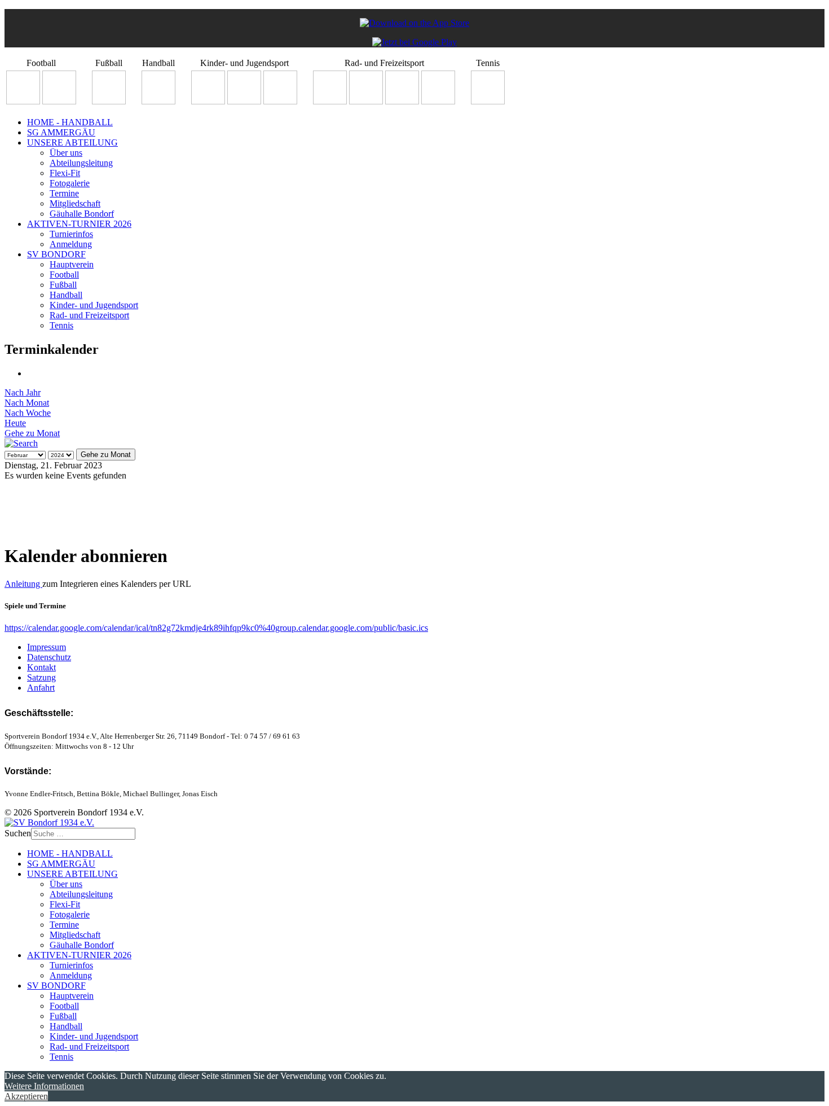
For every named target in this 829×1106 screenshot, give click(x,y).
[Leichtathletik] (280, 101)
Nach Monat (27, 402)
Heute (15, 423)
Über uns (66, 152)
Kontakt (41, 667)
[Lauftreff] (366, 101)
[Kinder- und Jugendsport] (208, 101)
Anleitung (23, 584)
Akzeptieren (26, 1096)
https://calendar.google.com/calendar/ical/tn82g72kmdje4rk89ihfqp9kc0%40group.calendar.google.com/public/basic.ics (216, 628)
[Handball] (158, 101)
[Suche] (21, 443)
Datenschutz (49, 657)
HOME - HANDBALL (70, 122)
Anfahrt (41, 687)
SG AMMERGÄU (61, 132)
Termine (64, 193)
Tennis (61, 325)
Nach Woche (28, 413)
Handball (66, 295)
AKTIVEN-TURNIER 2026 (79, 224)
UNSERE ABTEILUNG (72, 142)
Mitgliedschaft (75, 203)
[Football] (23, 101)
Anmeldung (71, 244)
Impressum (46, 647)
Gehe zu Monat (32, 433)
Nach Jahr (23, 392)
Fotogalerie (70, 183)
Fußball (63, 284)
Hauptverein (72, 264)
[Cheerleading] (59, 101)
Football (64, 274)
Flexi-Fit (65, 173)
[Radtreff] (330, 101)
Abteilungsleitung (81, 163)
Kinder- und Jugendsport (94, 305)
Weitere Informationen (44, 1086)
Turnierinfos (71, 234)
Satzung (41, 677)
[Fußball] (109, 101)
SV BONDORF (56, 254)
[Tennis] (488, 101)
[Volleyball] (438, 101)
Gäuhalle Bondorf (82, 213)
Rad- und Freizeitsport (89, 315)
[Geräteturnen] (244, 101)
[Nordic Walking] (402, 101)
